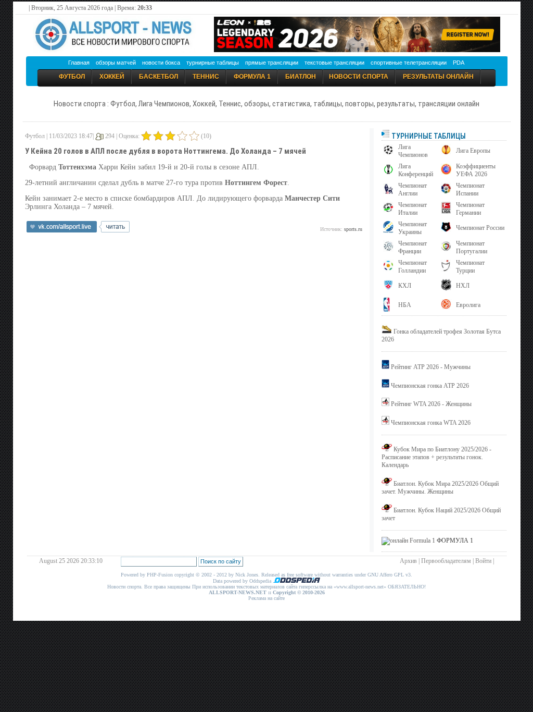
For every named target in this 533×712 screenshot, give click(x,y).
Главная (79, 62)
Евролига (468, 305)
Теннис (206, 76)
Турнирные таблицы (428, 136)
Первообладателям (446, 560)
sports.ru (353, 229)
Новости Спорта (358, 76)
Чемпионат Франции (412, 247)
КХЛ (404, 285)
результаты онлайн (438, 76)
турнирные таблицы (212, 62)
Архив (408, 560)
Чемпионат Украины (412, 228)
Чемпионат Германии (470, 208)
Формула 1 (252, 76)
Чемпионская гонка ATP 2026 (430, 385)
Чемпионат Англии (412, 189)
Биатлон (300, 76)
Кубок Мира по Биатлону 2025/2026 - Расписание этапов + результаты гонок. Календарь (436, 457)
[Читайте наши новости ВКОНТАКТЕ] (78, 230)
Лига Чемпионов (413, 150)
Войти (483, 560)
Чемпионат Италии (412, 208)
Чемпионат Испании (470, 189)
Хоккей (111, 76)
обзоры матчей (116, 62)
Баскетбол (158, 76)
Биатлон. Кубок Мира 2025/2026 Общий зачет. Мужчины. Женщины (440, 487)
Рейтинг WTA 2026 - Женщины (431, 404)
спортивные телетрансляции (409, 62)
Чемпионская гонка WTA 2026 (431, 422)
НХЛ (462, 285)
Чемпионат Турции (470, 266)
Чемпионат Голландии (412, 266)
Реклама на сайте (266, 598)
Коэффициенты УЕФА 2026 (476, 170)
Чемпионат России (480, 227)
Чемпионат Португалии (471, 247)
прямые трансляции (271, 62)
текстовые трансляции (334, 62)
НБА (404, 305)
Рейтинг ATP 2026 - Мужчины (431, 367)
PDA (458, 62)
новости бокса (161, 62)
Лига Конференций (415, 170)
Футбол (72, 76)
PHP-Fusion (160, 575)
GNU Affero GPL (385, 575)
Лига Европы (473, 150)
